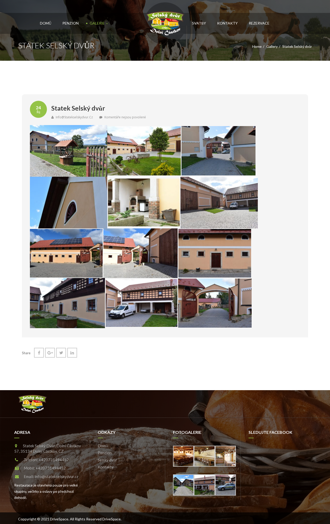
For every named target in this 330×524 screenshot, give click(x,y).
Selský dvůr (107, 460)
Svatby (199, 23)
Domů (45, 23)
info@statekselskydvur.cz (74, 117)
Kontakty (227, 23)
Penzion (70, 23)
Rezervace (259, 23)
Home (257, 46)
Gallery (272, 46)
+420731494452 (54, 459)
